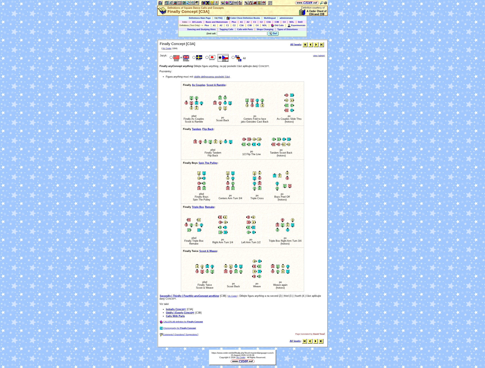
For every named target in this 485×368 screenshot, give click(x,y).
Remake (209, 207)
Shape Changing (265, 29)
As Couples (198, 85)
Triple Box (198, 207)
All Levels (197, 22)
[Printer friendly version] (325, 2)
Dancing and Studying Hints (201, 29)
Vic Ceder (166, 48)
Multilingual (270, 18)
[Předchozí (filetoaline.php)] (310, 44)
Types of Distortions (287, 29)
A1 (241, 22)
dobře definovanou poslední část (212, 76)
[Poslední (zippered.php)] (321, 44)
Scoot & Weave (208, 251)
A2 (248, 22)
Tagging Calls (226, 29)
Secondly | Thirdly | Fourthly (189, 295)
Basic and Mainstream (217, 22)
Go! (274, 33)
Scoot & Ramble (216, 85)
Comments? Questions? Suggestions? (180, 334)
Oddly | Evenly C (180, 312)
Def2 (300, 22)
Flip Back (207, 129)
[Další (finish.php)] (316, 44)
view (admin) (319, 55)
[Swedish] (197, 57)
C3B (277, 22)
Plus (234, 22)
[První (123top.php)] (305, 44)
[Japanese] (210, 57)
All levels (295, 44)
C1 (254, 22)
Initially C (176, 309)
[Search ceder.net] (321, 2)
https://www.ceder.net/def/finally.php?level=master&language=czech (243, 353)
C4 (284, 22)
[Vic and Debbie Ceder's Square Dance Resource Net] (307, 2)
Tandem (196, 129)
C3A (269, 22)
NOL (291, 22)
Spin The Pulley (208, 162)
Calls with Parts (245, 29)
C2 (261, 22)
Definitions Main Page (200, 18)
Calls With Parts (175, 316)
